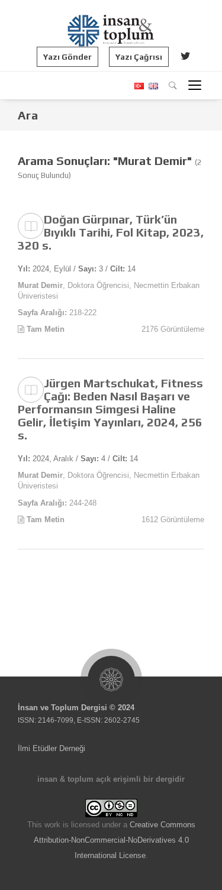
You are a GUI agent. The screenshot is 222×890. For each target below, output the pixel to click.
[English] (152, 86)
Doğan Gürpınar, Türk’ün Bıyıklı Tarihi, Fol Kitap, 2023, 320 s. (111, 232)
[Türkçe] (138, 86)
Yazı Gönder (67, 57)
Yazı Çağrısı (138, 57)
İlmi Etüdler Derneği (51, 748)
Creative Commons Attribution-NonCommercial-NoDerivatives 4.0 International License (114, 840)
